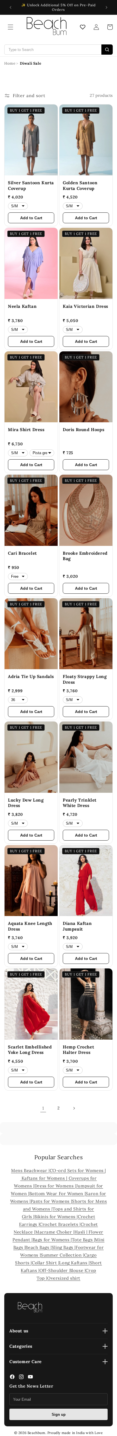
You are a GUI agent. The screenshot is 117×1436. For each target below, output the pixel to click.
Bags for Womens (52, 1239)
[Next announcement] (106, 7)
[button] (10, 27)
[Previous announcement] (10, 7)
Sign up (59, 1414)
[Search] (107, 49)
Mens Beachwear (30, 1170)
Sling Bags (63, 1247)
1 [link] (43, 1108)
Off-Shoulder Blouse (62, 1270)
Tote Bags (83, 1239)
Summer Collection (62, 1255)
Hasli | (81, 1232)
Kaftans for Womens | (45, 1178)
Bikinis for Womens (55, 1216)
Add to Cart (31, 218)
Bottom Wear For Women (57, 1193)
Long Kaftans (74, 1262)
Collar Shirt (45, 1262)
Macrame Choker (54, 1232)
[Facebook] (12, 1378)
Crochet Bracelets (59, 1224)
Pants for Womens (51, 1201)
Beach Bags (38, 1247)
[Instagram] (21, 1378)
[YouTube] (30, 1378)
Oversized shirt (63, 1278)
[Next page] (74, 1108)
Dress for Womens (54, 1186)
